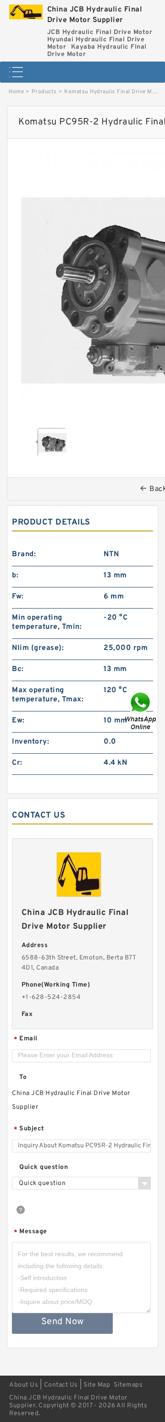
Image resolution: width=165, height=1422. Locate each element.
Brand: (24, 554)
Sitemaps (128, 1385)
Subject (29, 1129)
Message (30, 1232)
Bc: (18, 669)
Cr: (17, 762)
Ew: (18, 720)
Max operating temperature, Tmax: (47, 695)
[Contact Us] (141, 711)
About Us (23, 1385)
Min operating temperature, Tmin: (47, 622)
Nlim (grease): (38, 648)
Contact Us (61, 1385)
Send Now (62, 1322)
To (23, 1077)
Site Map (96, 1385)
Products (44, 92)
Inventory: (30, 741)
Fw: (18, 596)
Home (16, 92)
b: (15, 575)
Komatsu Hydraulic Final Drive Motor (114, 92)
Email (26, 1039)
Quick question (43, 1167)
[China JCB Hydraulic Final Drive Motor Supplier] (26, 9)
